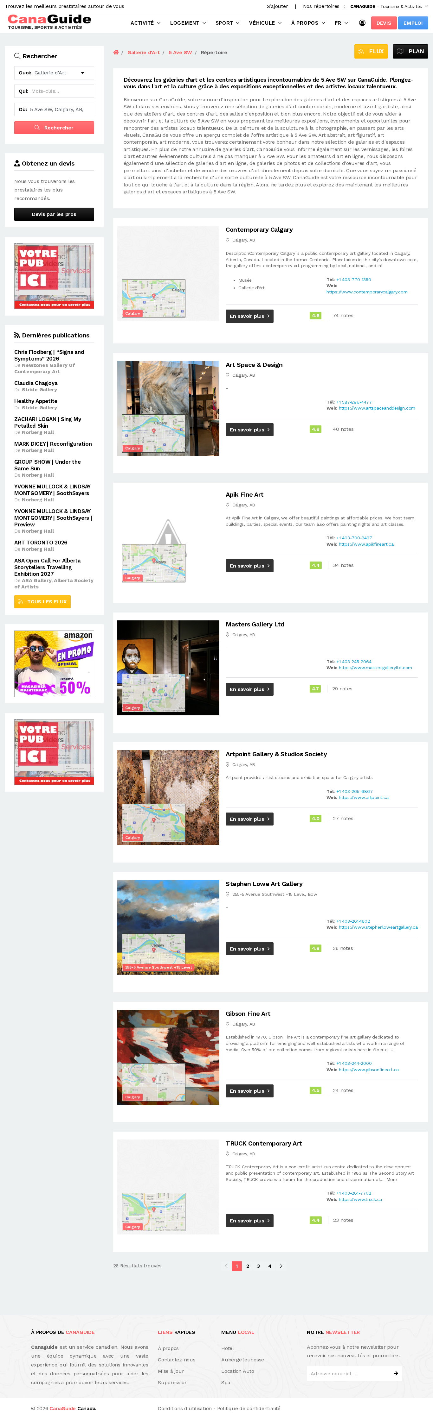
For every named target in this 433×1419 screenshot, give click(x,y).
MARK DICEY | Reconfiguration (53, 444)
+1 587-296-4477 (354, 402)
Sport (224, 23)
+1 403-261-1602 (353, 921)
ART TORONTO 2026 (41, 542)
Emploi (413, 23)
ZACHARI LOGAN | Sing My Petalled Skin (47, 422)
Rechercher (58, 128)
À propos (305, 23)
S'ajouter (277, 6)
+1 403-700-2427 (354, 537)
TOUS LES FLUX (45, 602)
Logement (184, 23)
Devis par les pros (54, 214)
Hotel (227, 1348)
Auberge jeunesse (242, 1360)
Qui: (23, 91)
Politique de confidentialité (249, 1408)
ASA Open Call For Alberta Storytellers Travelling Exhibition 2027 (47, 567)
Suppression (172, 1382)
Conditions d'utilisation (185, 1408)
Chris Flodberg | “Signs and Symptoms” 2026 (49, 355)
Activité (142, 23)
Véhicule (262, 23)
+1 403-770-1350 (353, 279)
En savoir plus (247, 316)
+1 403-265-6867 (354, 791)
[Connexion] (364, 23)
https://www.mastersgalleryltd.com (375, 667)
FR (338, 23)
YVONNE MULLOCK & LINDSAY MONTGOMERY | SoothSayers (52, 489)
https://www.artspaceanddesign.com (377, 408)
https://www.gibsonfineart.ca (369, 1069)
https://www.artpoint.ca (363, 797)
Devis (384, 23)
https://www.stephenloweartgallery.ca (378, 927)
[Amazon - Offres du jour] (54, 663)
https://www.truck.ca (360, 1199)
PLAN (413, 51)
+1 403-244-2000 (354, 1063)
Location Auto (237, 1371)
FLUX (374, 51)
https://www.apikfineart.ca (366, 544)
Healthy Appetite (35, 401)
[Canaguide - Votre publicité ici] (54, 276)
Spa (225, 1382)
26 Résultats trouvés (137, 1266)
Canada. (72, 1408)
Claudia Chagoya (35, 383)
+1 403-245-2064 (353, 661)
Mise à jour (171, 1371)
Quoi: (25, 73)
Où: (23, 109)
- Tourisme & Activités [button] (386, 6)
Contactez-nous (177, 1360)
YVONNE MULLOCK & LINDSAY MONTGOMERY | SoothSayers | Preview (53, 518)
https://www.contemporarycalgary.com (367, 291)
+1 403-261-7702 (353, 1193)
